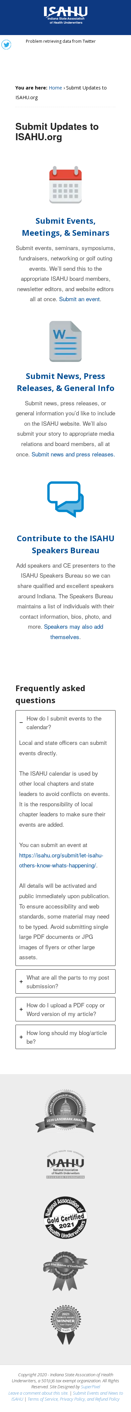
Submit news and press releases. (73, 454)
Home (55, 87)
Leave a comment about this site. (38, 1393)
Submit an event (79, 298)
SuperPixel (90, 1387)
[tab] (65, 838)
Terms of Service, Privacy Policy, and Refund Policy (74, 1399)
